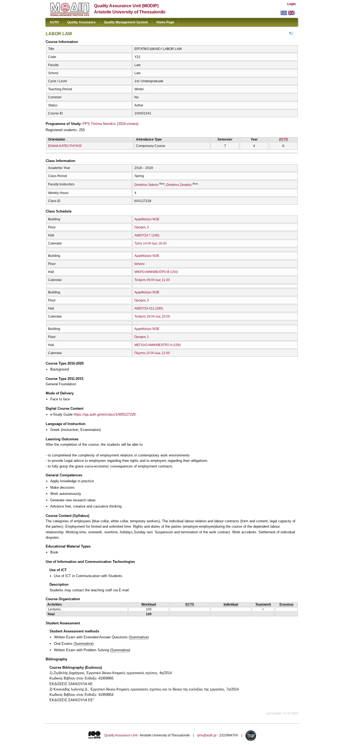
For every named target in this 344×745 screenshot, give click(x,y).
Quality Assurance (81, 22)
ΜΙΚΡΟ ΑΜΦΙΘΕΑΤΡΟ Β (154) (156, 272)
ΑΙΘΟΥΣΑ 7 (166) (146, 235)
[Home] (70, 15)
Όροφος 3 (141, 227)
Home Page (165, 22)
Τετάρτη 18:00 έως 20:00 (152, 316)
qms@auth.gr (207, 735)
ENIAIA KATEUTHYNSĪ (64, 146)
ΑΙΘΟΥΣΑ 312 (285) (148, 308)
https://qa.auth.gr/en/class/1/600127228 (104, 414)
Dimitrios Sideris (146, 185)
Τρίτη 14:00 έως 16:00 (150, 243)
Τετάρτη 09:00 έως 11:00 (152, 280)
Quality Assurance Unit (120, 735)
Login (291, 4)
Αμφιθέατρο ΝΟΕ (146, 219)
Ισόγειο (139, 264)
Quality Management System (126, 22)
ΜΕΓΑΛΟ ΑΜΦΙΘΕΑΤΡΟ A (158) (157, 345)
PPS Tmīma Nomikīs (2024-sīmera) (110, 124)
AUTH (54, 22)
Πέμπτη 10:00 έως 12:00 (152, 353)
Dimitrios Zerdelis (179, 185)
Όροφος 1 (141, 337)
